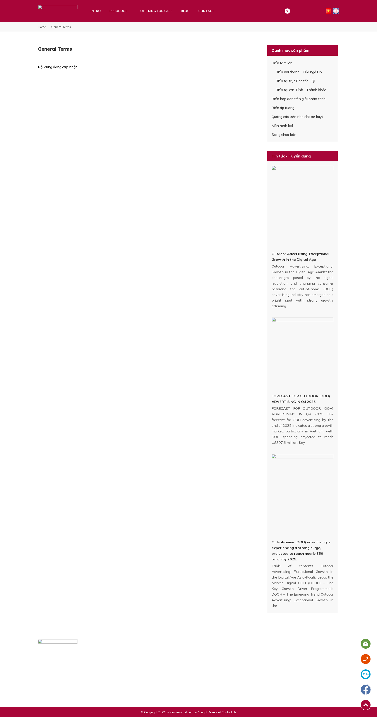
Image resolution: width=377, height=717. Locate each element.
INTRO (96, 11)
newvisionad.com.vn (57, 691)
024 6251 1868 (53, 676)
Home (42, 27)
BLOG (185, 11)
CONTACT (206, 11)
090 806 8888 (85, 676)
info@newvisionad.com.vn (61, 683)
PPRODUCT (118, 11)
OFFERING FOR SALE (156, 11)
